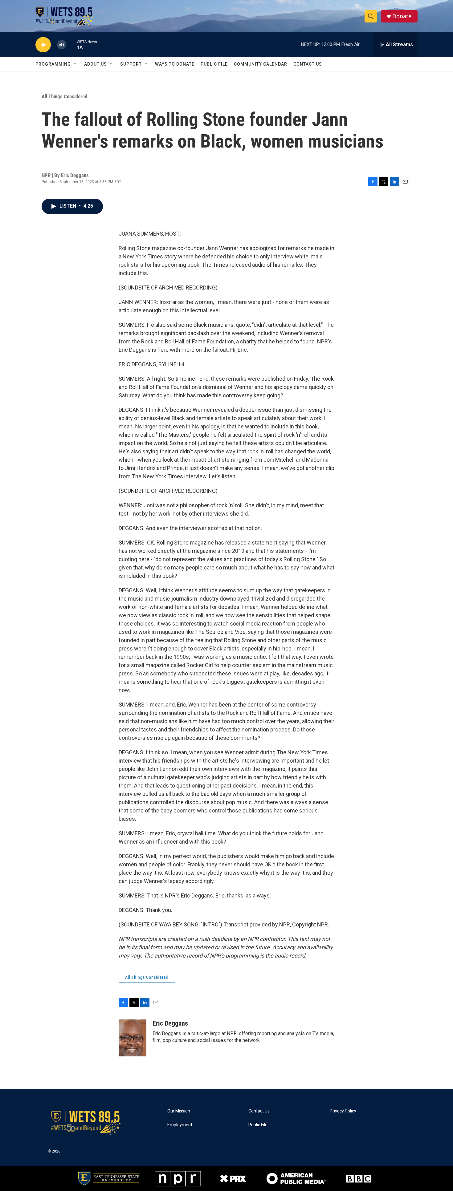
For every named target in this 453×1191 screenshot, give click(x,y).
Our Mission (178, 1111)
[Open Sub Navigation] (75, 64)
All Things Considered (64, 96)
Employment (179, 1125)
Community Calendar (260, 64)
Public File (214, 64)
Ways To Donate (174, 64)
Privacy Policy (343, 1111)
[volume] (61, 45)
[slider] (71, 44)
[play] (43, 44)
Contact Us (307, 64)
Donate (401, 16)
